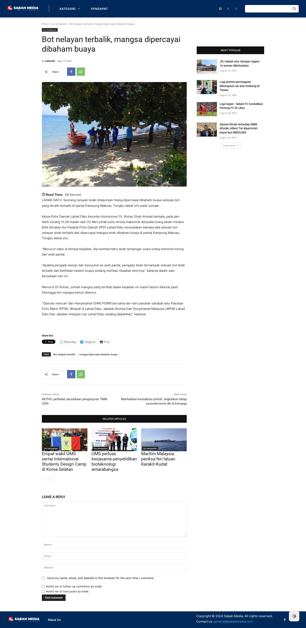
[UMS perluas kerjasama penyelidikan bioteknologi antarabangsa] (114, 439)
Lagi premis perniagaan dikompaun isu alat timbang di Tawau (240, 86)
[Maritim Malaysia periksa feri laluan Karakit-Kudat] (164, 439)
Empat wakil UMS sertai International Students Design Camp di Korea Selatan (64, 461)
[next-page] (51, 479)
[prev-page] (44, 479)
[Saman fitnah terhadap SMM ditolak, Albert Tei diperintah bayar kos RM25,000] (207, 129)
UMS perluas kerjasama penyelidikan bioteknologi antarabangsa (114, 461)
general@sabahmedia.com (233, 621)
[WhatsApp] (81, 71)
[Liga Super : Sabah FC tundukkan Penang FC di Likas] (207, 109)
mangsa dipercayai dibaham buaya (98, 354)
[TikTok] (236, 8)
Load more (229, 145)
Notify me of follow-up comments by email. (74, 586)
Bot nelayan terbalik (64, 354)
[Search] (294, 8)
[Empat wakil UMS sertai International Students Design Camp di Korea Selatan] (64, 439)
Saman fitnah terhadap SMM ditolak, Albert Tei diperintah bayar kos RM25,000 (238, 128)
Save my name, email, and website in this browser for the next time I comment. (100, 578)
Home (45, 24)
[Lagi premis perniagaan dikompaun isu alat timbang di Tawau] (207, 87)
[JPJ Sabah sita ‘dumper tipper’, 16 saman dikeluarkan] (207, 67)
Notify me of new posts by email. (67, 591)
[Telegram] (220, 8)
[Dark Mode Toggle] (294, 616)
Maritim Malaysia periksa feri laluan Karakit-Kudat (158, 459)
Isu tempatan (59, 24)
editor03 (50, 60)
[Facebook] (228, 8)
